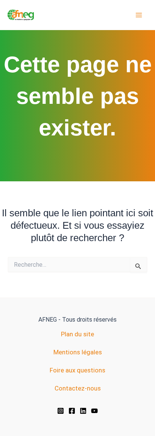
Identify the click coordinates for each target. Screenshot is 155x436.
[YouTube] (94, 410)
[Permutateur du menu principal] (139, 15)
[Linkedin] (83, 410)
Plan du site (77, 334)
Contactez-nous (78, 388)
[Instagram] (60, 410)
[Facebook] (71, 410)
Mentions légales (77, 352)
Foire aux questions (77, 370)
